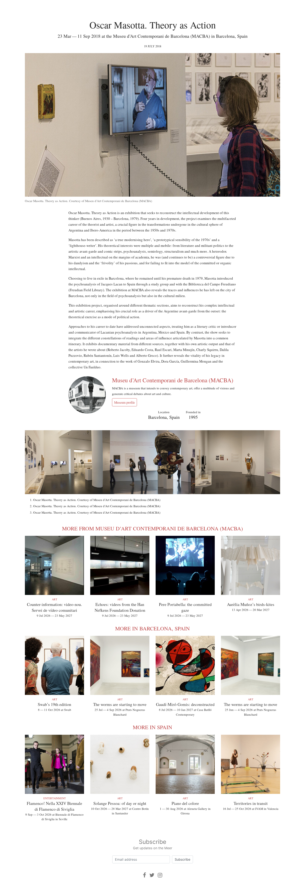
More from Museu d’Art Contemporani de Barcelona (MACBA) (152, 528)
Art (54, 599)
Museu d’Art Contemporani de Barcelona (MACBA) (172, 380)
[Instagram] (160, 875)
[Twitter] (152, 875)
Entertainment (54, 798)
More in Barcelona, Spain (152, 628)
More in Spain (152, 727)
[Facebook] (144, 875)
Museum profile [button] (124, 402)
